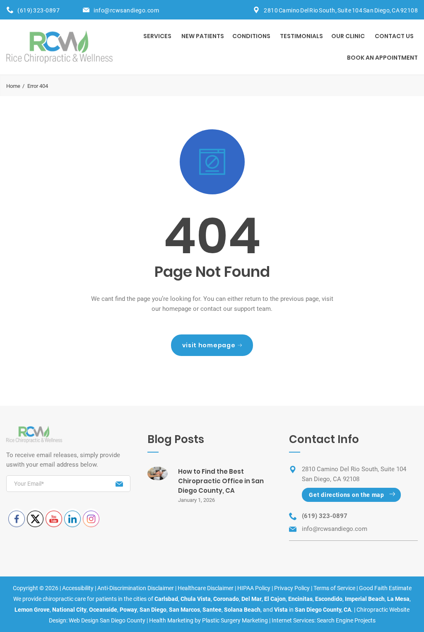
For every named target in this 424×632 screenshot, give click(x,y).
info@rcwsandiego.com (126, 10)
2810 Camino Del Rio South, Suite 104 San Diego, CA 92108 (341, 10)
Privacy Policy (292, 588)
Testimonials (301, 36)
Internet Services (293, 620)
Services (157, 36)
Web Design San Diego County (107, 620)
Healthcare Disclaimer (206, 588)
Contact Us (394, 36)
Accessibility (78, 588)
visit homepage (209, 345)
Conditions (251, 36)
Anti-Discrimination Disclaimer (135, 588)
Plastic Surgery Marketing (235, 620)
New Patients (202, 36)
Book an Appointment (382, 57)
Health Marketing (171, 620)
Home (13, 86)
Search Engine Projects (346, 620)
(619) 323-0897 (38, 10)
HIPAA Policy (253, 588)
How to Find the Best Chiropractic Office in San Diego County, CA (221, 481)
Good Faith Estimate (385, 588)
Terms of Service (334, 588)
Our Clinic (348, 36)
